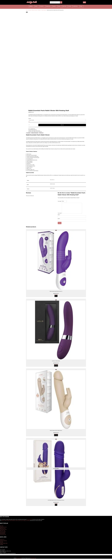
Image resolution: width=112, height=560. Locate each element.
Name (59, 214)
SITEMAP (1, 544)
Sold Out (56, 504)
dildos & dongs (7, 520)
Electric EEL (31, 131)
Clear (29, 121)
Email (59, 218)
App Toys (64, 6)
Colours (29, 118)
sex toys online (29, 519)
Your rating (60, 201)
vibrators (3, 520)
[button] (37, 6)
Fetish (69, 6)
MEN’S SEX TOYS (2, 528)
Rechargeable (40, 131)
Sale (81, 6)
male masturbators (12, 520)
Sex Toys (30, 10)
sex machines (28, 520)
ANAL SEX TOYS (2, 530)
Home (27, 10)
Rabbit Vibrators (38, 130)
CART (84, 2)
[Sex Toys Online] (31, 2)
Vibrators (39, 10)
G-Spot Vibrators (43, 10)
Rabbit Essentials (36, 131)
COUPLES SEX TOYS (3, 529)
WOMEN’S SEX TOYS (3, 527)
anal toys (20, 520)
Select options (56, 365)
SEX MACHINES (2, 533)
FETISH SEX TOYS (3, 534)
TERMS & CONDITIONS (3, 543)
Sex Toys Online (18, 558)
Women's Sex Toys (34, 10)
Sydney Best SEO (33, 558)
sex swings (23, 520)
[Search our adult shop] (61, 2)
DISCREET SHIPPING (3, 540)
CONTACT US (2, 539)
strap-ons (17, 520)
